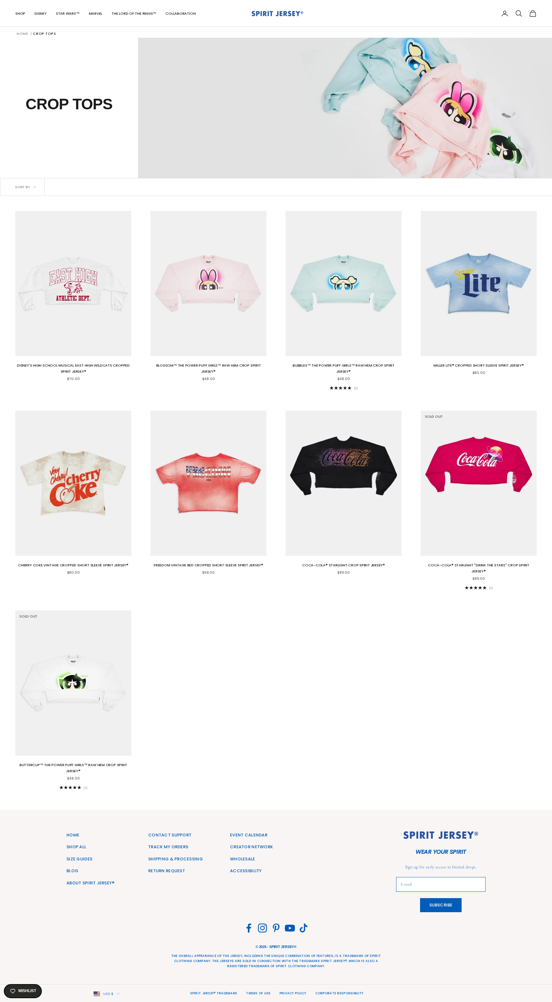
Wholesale (242, 859)
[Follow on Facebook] (248, 928)
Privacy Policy (293, 993)
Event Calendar (248, 835)
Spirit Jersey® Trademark (213, 993)
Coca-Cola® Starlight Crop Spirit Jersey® (343, 565)
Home (22, 33)
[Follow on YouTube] (289, 928)
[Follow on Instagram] (262, 928)
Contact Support (169, 835)
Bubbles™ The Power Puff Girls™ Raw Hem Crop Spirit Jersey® (344, 368)
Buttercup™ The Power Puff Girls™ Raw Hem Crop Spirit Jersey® (73, 767)
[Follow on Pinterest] (276, 928)
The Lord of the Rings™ (133, 13)
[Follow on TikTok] (303, 928)
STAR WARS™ (68, 13)
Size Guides (79, 859)
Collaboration (180, 13)
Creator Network (251, 847)
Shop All (76, 847)
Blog (72, 871)
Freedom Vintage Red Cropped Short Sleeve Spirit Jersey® (208, 565)
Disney (40, 13)
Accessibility (246, 871)
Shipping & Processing (175, 859)
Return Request (166, 871)
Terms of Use (258, 993)
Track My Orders (168, 847)
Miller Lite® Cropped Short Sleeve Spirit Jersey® (478, 365)
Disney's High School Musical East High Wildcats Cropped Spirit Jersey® (73, 368)
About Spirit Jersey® (90, 883)
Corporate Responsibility (339, 993)
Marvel (96, 13)
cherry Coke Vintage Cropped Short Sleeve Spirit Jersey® (73, 565)
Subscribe (440, 905)
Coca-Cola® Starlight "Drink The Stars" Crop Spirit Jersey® (478, 568)
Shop (20, 13)
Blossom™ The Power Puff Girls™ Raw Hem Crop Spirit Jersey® (208, 368)
